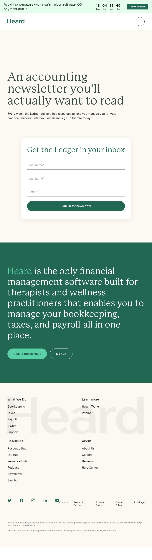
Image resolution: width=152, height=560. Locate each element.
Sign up (61, 354)
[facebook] (21, 500)
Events (12, 480)
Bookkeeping (16, 406)
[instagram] (33, 500)
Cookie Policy (119, 504)
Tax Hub (13, 455)
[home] (15, 22)
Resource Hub (17, 448)
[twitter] (9, 500)
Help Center (90, 468)
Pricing (87, 413)
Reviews (88, 461)
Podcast (13, 468)
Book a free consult (27, 354)
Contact (63, 502)
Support (12, 432)
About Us (88, 448)
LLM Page (139, 502)
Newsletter (14, 474)
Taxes (11, 413)
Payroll (12, 419)
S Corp (11, 426)
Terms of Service (78, 504)
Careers (87, 455)
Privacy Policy (100, 504)
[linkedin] (45, 500)
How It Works (91, 406)
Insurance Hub (17, 461)
